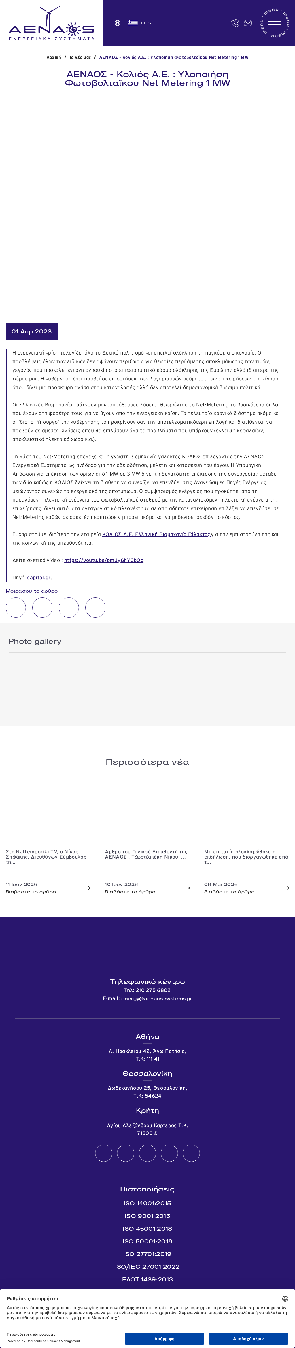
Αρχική (53, 57)
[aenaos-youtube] (147, 1153)
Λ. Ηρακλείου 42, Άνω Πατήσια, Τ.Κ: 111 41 (147, 1055)
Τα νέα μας (80, 57)
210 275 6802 (153, 990)
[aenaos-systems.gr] (51, 23)
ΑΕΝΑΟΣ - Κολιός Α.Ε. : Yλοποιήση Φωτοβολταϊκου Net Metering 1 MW (174, 57)
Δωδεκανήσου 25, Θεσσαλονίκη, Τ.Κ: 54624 (147, 1092)
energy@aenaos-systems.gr (156, 998)
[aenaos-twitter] (125, 1153)
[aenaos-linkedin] (169, 1153)
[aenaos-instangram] (191, 1153)
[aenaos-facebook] (103, 1153)
